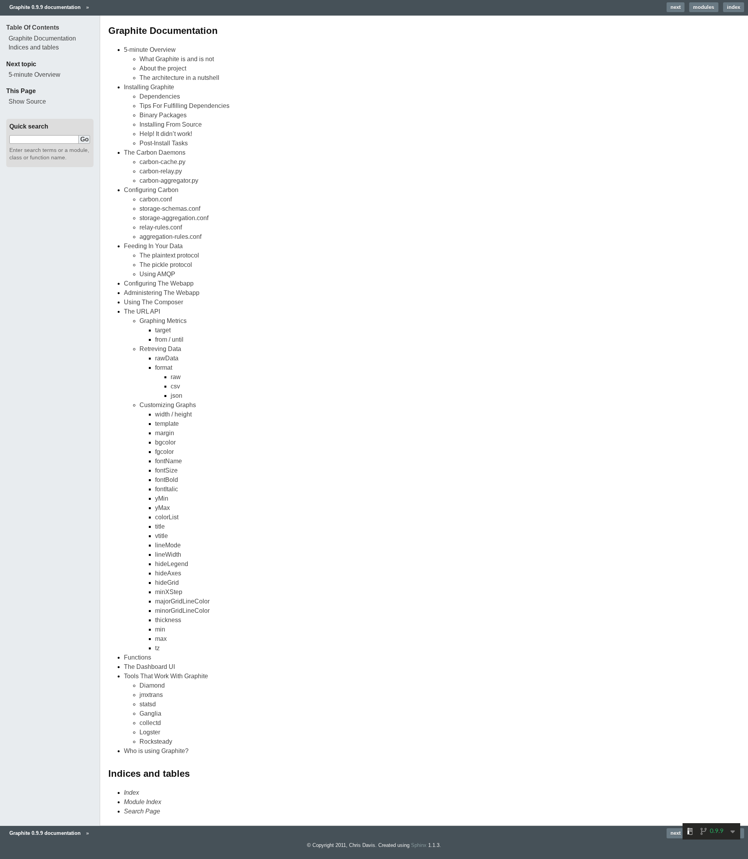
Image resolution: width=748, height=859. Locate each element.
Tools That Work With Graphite (166, 676)
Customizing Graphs (167, 405)
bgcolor (165, 442)
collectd (150, 723)
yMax (162, 507)
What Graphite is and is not (176, 59)
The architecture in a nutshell (179, 77)
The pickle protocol (165, 264)
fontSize (166, 470)
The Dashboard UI (149, 666)
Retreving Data (160, 349)
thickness (168, 620)
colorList (166, 517)
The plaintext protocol (169, 255)
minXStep (168, 592)
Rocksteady (155, 741)
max (161, 638)
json (176, 395)
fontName (168, 461)
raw (176, 377)
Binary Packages (163, 115)
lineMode (168, 545)
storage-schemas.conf (169, 208)
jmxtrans (151, 694)
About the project (162, 68)
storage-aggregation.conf (173, 218)
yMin (161, 498)
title (160, 526)
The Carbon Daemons (154, 152)
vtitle (161, 536)
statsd (147, 704)
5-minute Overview (150, 49)
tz (157, 648)
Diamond (152, 685)
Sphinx (419, 845)
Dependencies (159, 96)
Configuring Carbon (151, 190)
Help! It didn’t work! (165, 134)
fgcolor (164, 451)
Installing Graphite (149, 87)
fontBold (166, 479)
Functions (137, 657)
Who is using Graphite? (156, 751)
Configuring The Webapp (159, 283)
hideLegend (171, 564)
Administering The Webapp (161, 292)
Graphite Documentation (42, 38)
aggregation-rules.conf (170, 236)
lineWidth (168, 554)
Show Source (27, 101)
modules (703, 7)
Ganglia (150, 713)
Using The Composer (153, 302)
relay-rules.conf (160, 227)
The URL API (142, 311)
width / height (173, 414)
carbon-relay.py (160, 171)
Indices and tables (34, 47)
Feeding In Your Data (153, 246)
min (160, 629)
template (167, 423)
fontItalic (166, 489)
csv (175, 386)
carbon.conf (155, 199)
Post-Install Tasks (163, 143)
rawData (166, 358)
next (675, 7)
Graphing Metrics (163, 320)
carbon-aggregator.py (168, 180)
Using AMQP (157, 274)
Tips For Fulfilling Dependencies (184, 105)
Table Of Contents (32, 27)
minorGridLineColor (182, 610)
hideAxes (168, 573)
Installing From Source (170, 124)
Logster (149, 732)
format (163, 367)
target (163, 330)
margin (164, 433)
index (733, 7)
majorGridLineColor (182, 601)
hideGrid (167, 582)
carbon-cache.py (162, 162)
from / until (169, 339)
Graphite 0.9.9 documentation (45, 7)
